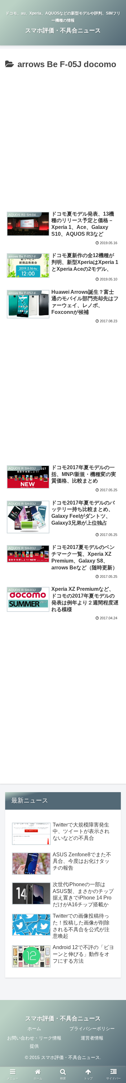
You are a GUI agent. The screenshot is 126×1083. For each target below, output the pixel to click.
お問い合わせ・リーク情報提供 (34, 1042)
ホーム (34, 1028)
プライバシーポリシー (92, 1028)
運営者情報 (92, 1038)
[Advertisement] (63, 138)
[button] (113, 735)
